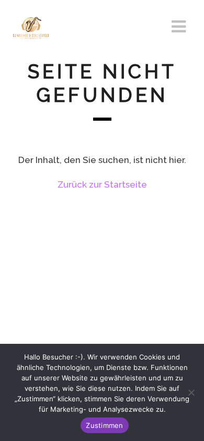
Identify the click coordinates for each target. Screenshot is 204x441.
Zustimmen (104, 425)
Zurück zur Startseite (102, 184)
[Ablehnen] (191, 392)
